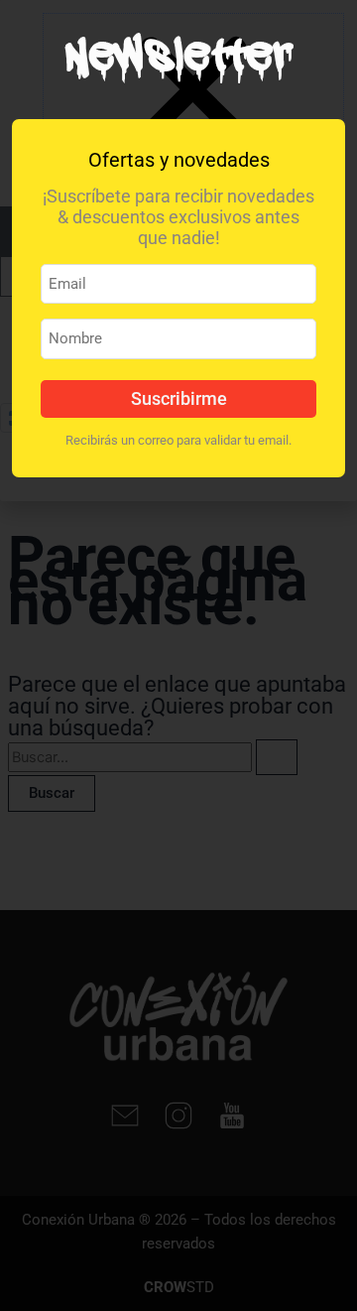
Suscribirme (179, 399)
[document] (178, 655)
